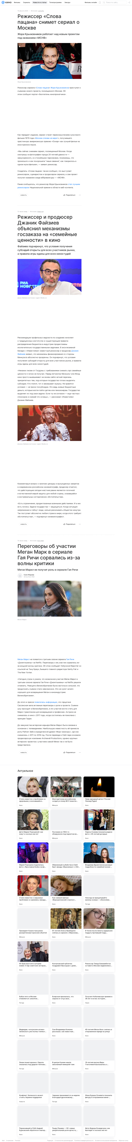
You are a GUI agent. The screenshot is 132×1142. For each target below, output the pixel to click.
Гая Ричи (70, 659)
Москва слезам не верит (46, 138)
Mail (3, 1140)
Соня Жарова (29, 575)
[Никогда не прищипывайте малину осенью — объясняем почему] (99, 890)
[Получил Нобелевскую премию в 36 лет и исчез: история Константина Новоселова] (99, 989)
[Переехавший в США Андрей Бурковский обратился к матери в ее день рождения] (33, 1121)
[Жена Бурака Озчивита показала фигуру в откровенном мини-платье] (99, 1088)
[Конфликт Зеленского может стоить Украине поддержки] (33, 1088)
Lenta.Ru (41, 11)
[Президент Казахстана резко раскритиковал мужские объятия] (33, 923)
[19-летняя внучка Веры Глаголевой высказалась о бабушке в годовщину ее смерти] (99, 1055)
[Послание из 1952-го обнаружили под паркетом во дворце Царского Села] (66, 824)
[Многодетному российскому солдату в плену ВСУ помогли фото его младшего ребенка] (66, 792)
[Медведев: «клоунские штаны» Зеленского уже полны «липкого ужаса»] (33, 1022)
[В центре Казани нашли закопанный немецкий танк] (66, 1055)
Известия (40, 211)
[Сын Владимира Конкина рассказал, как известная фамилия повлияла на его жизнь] (66, 1022)
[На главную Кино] (8, 2)
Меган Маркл (24, 659)
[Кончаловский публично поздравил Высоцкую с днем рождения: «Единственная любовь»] (66, 956)
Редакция (50, 1140)
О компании (9, 1140)
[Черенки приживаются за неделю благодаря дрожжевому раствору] (66, 1088)
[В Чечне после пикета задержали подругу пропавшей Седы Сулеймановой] (99, 923)
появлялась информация (45, 702)
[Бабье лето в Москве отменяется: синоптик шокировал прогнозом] (33, 989)
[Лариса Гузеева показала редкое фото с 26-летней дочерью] (99, 824)
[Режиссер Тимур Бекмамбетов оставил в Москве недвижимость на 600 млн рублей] (99, 956)
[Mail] (3, 2)
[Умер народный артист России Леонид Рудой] (99, 792)
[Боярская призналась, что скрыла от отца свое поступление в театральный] (66, 989)
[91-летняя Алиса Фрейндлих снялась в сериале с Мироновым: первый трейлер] (66, 923)
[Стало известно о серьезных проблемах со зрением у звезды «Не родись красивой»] (33, 890)
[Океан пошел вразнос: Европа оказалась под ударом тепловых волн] (33, 1055)
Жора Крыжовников (60, 88)
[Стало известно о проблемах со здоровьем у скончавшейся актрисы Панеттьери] (33, 792)
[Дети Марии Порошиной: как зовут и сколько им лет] (33, 824)
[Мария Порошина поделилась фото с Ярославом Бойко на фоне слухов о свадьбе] (33, 857)
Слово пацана (42, 88)
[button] (49, 61)
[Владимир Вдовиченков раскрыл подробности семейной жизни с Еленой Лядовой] (99, 857)
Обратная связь (123, 1140)
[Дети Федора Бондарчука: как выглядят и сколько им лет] (99, 1121)
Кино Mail (40, 540)
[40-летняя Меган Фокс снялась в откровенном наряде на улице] (99, 1022)
